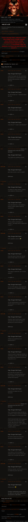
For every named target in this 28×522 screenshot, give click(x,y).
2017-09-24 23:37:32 (14, 233)
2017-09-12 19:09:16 (14, 134)
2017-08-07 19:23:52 (14, 70)
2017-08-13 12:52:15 (14, 104)
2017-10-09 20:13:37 (14, 281)
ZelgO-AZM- (3, 166)
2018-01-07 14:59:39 (14, 481)
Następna (6, 57)
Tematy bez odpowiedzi (10, 33)
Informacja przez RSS (10, 64)
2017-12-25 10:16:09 (14, 446)
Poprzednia (9, 56)
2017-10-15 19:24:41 (14, 367)
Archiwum (15, 51)
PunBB (17, 514)
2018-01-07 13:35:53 (14, 463)
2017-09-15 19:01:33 (14, 166)
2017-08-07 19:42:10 (14, 89)
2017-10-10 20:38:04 (14, 349)
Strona (3, 181)
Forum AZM (6, 17)
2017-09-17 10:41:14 (14, 184)
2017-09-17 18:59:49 (14, 199)
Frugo (2, 70)
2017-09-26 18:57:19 (14, 250)
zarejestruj (16, 60)
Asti (1, 403)
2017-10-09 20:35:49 (14, 297)
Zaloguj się (6, 60)
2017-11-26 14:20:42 (14, 431)
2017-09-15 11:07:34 (14, 149)
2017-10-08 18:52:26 (14, 266)
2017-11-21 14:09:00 (14, 404)
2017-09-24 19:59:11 (14, 216)
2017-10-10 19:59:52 (14, 333)
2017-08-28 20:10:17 (14, 119)
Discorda (6, 44)
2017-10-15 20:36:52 (14, 386)
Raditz (2, 481)
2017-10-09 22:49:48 (14, 314)
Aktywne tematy (8, 31)
